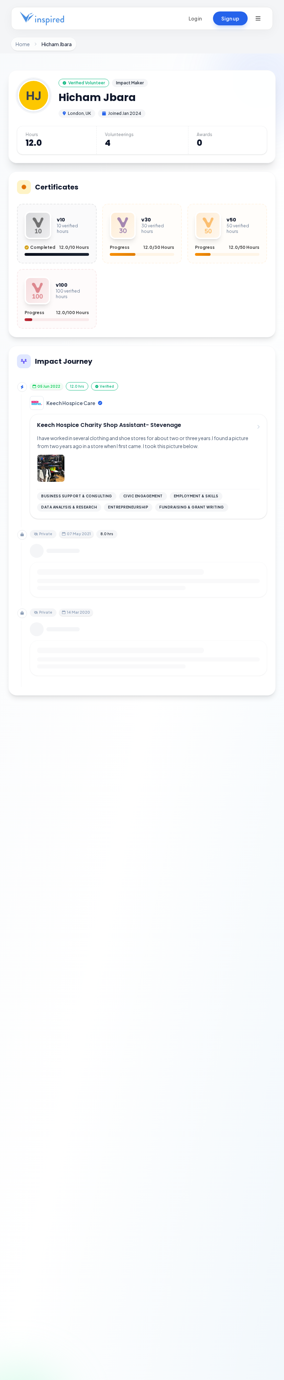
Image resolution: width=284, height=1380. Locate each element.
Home (23, 44)
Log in (195, 18)
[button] (258, 18)
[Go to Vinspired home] (42, 18)
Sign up (230, 18)
